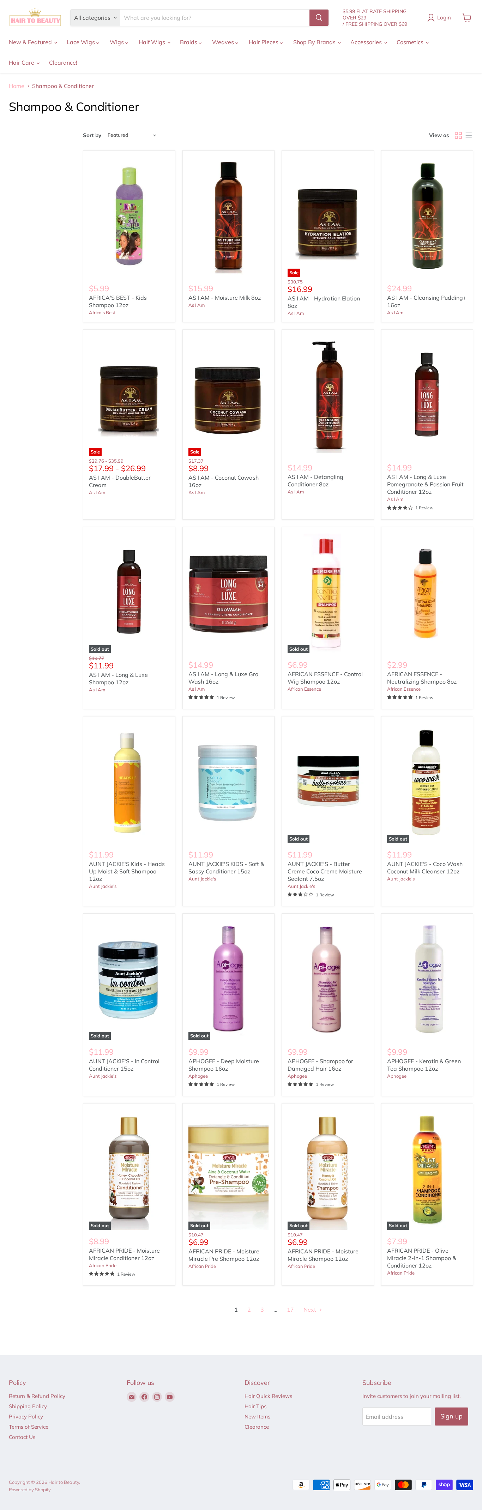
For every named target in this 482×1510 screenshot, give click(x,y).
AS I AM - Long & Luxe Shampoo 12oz (118, 678)
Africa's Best (102, 312)
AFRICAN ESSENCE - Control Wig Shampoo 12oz (325, 678)
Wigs (117, 42)
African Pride (102, 1265)
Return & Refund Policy (37, 1396)
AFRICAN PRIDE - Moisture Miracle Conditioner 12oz (124, 1254)
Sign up (451, 1416)
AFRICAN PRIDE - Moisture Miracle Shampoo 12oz (323, 1255)
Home (16, 86)
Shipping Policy (28, 1406)
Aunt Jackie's (102, 886)
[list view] (468, 135)
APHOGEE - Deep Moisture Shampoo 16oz (223, 1065)
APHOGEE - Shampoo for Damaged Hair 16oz (320, 1065)
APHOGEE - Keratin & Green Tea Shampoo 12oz (424, 1065)
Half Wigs (153, 42)
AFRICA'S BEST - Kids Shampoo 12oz (118, 301)
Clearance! (63, 62)
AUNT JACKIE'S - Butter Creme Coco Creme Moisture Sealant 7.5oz (325, 871)
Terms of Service (28, 1426)
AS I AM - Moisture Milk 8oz (224, 297)
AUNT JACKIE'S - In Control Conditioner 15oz (124, 1065)
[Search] (319, 18)
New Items (257, 1416)
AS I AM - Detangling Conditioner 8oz (315, 480)
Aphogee (198, 1076)
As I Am (196, 305)
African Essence (304, 689)
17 (290, 1309)
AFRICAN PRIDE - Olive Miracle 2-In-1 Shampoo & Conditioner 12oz (421, 1258)
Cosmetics (411, 42)
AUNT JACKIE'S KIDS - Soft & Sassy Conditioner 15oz (226, 867)
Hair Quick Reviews (268, 1396)
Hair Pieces (264, 42)
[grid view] (458, 135)
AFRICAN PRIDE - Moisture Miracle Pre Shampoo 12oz (223, 1255)
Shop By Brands (315, 42)
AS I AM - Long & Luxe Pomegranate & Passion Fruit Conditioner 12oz (425, 484)
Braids (189, 42)
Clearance (257, 1426)
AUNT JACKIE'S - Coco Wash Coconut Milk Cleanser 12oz (425, 867)
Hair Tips (255, 1406)
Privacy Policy (26, 1416)
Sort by (92, 135)
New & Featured (31, 42)
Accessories (366, 42)
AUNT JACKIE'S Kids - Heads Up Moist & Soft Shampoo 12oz (127, 871)
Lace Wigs (81, 42)
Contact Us (22, 1437)
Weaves (223, 42)
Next (310, 1309)
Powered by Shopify (30, 1489)
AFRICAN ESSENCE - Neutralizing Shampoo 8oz (422, 678)
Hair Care (22, 62)
